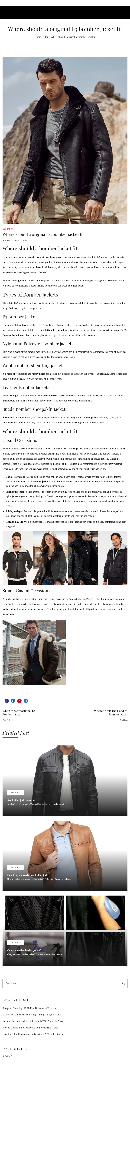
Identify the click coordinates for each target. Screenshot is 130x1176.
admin (8, 240)
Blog (45, 37)
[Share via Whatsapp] (26, 701)
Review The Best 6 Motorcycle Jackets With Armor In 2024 (33, 1021)
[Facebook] (58, 1167)
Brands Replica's (87, 1091)
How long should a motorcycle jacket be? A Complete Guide (33, 1034)
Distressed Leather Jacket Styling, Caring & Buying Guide (32, 1014)
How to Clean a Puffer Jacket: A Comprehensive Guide (30, 1027)
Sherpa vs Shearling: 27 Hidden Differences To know (29, 1008)
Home (38, 37)
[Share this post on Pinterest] (19, 701)
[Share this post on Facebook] (7, 701)
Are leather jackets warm (21, 800)
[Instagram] (65, 1167)
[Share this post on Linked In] (13, 701)
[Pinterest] (72, 1167)
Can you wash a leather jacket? (24, 950)
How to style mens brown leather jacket (28, 875)
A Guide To (8, 1056)
